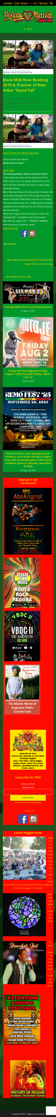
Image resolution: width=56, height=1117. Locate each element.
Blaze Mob (12, 244)
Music (34, 103)
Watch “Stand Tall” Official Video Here (21, 153)
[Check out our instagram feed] (32, 233)
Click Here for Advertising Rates (28, 802)
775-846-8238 (28, 483)
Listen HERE (8, 170)
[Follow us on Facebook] (23, 233)
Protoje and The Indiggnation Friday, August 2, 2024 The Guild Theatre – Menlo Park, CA (28, 374)
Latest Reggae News (17, 103)
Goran (10, 99)
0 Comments (13, 106)
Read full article (10, 228)
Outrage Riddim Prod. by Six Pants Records (28, 307)
